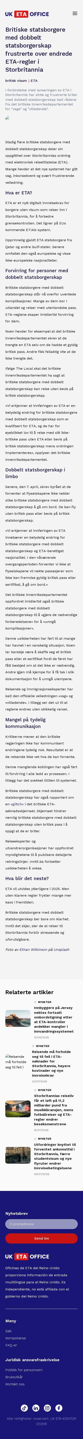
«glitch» (17, 804)
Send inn (41, 1238)
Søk (8, 1331)
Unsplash (61, 949)
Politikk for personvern (23, 1370)
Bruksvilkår (14, 1377)
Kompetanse (15, 1338)
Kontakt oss (15, 1384)
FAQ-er (11, 1345)
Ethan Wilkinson (33, 949)
